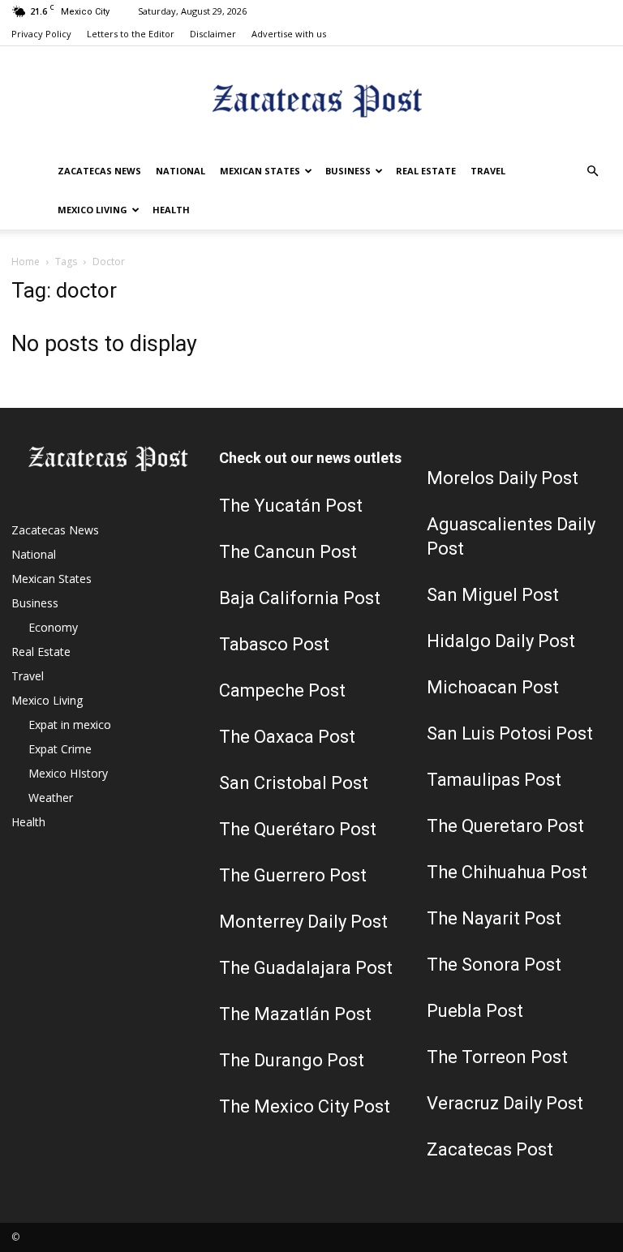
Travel (487, 171)
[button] (592, 171)
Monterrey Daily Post (303, 921)
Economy (53, 627)
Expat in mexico (69, 724)
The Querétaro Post (297, 829)
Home (25, 261)
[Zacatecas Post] (311, 100)
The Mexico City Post (304, 1106)
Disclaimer (213, 34)
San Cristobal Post (293, 783)
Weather (50, 797)
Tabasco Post (274, 644)
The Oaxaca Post (287, 737)
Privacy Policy (41, 34)
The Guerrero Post (293, 875)
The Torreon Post (497, 1057)
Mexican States (260, 171)
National (180, 171)
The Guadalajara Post (306, 968)
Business (348, 171)
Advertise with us (288, 34)
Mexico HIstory (68, 773)
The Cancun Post (288, 552)
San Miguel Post (493, 595)
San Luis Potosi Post (510, 733)
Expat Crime (60, 749)
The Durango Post (291, 1060)
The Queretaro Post (505, 826)
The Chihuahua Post (507, 872)
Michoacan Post (493, 687)
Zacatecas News (99, 171)
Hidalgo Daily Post (501, 641)
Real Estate (426, 171)
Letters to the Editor (130, 34)
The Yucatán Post (291, 505)
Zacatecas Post (490, 1149)
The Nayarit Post (494, 918)
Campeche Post (282, 690)
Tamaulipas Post (494, 780)
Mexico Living (92, 210)
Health (171, 210)
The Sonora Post (494, 964)
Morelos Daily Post (502, 478)
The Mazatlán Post (295, 1014)
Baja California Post (299, 598)
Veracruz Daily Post (505, 1103)
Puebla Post (475, 1011)
